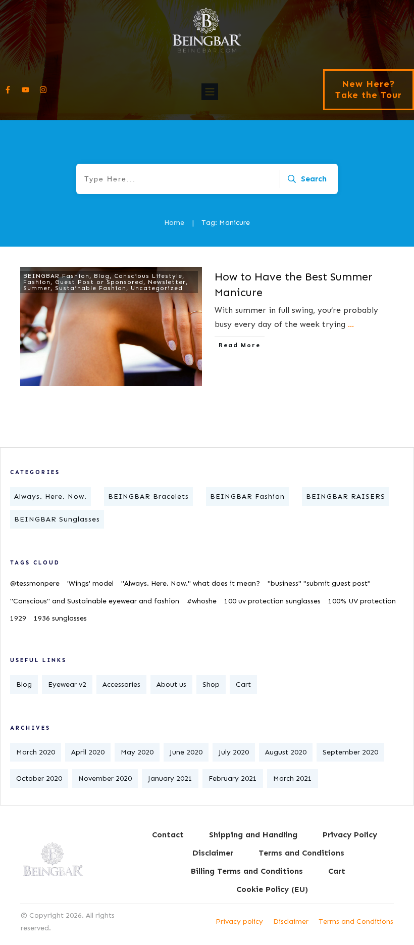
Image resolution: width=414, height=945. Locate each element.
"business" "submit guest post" (319, 583)
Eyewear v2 (67, 684)
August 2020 (285, 752)
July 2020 (234, 752)
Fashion (36, 282)
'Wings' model (90, 583)
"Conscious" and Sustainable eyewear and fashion (94, 601)
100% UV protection (362, 601)
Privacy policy (239, 921)
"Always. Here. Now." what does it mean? (190, 583)
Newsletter (167, 282)
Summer (36, 288)
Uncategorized (157, 288)
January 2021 (170, 778)
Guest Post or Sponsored (99, 282)
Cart (243, 684)
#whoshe (202, 601)
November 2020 (105, 778)
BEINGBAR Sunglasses (57, 519)
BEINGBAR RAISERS (345, 496)
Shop (211, 684)
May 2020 (137, 752)
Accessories (121, 684)
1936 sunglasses (60, 618)
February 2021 (233, 778)
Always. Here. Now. (50, 496)
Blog (102, 275)
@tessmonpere (35, 583)
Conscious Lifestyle (148, 275)
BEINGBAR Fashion (56, 275)
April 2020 (88, 752)
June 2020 (186, 752)
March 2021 (292, 778)
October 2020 (39, 778)
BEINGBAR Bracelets (148, 496)
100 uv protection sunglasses (272, 601)
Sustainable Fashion (90, 288)
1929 (18, 618)
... (351, 324)
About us (171, 684)
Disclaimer (290, 921)
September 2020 (350, 752)
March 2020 (35, 752)
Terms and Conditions (356, 921)
